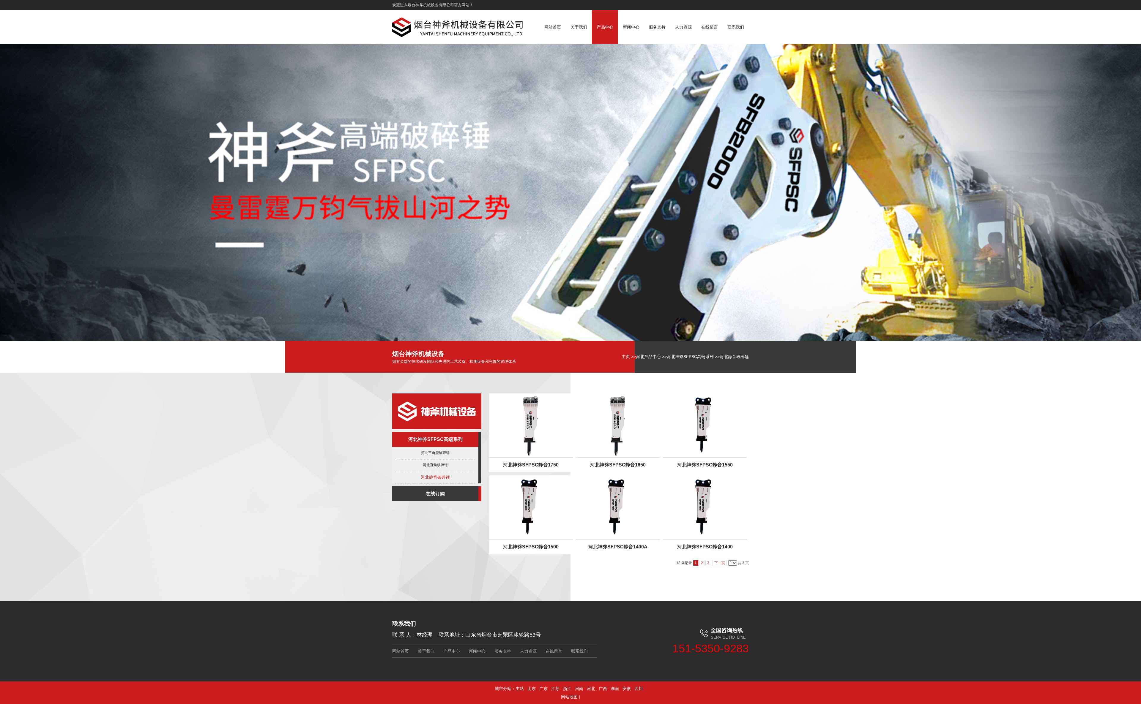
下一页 (719, 563)
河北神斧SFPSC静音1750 (531, 464)
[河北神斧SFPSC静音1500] (531, 507)
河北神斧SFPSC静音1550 (705, 464)
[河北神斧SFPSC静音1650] (618, 425)
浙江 (567, 688)
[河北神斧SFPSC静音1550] (705, 425)
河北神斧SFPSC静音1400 (705, 546)
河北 (591, 688)
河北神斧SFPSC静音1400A (617, 546)
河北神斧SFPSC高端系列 (690, 356)
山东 (531, 688)
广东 (543, 688)
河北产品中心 (648, 356)
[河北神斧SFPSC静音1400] (705, 507)
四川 (638, 688)
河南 (579, 688)
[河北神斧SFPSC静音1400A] (618, 507)
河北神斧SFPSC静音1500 (531, 546)
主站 (520, 688)
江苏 (555, 688)
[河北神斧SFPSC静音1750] (531, 425)
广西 (603, 688)
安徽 (626, 688)
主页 (626, 356)
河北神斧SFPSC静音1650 (618, 464)
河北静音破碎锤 (734, 356)
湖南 (615, 688)
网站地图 (569, 696)
